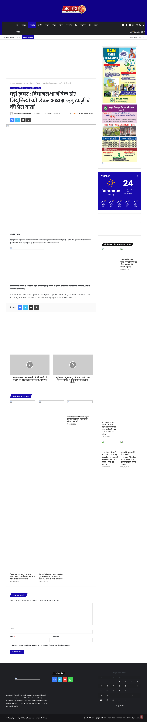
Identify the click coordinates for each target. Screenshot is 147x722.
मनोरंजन (61, 25)
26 (101, 700)
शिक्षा (76, 25)
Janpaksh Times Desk (21, 113)
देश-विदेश (19, 88)
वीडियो (18, 32)
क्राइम (47, 25)
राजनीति (40, 25)
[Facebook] (12, 120)
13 (107, 691)
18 (137, 691)
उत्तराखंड (32, 25)
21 (113, 695)
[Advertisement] (51, 59)
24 (132, 695)
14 (113, 691)
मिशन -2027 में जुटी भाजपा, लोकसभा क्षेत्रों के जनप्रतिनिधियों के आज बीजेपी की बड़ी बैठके (22, 576)
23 (125, 695)
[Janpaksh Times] (73, 9)
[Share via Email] (23, 120)
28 (113, 700)
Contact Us (136, 718)
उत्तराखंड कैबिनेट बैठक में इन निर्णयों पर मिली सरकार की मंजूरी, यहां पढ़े (78, 419)
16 (125, 691)
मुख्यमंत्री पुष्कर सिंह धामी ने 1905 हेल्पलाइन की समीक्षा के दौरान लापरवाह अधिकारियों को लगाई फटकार (128, 458)
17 (131, 691)
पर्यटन (53, 25)
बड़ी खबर (24, 25)
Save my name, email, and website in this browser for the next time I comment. (41, 645)
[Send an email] (30, 113)
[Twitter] (17, 120)
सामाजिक (83, 25)
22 (119, 695)
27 (107, 700)
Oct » (122, 706)
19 (101, 695)
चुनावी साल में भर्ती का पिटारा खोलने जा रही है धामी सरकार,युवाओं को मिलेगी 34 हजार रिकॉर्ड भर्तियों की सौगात (110, 458)
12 (101, 691)
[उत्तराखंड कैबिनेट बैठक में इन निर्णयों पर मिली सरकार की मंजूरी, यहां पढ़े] (80, 407)
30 (125, 700)
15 (119, 691)
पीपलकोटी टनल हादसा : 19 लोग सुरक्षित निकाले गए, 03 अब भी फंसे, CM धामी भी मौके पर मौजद (51, 576)
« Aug (117, 706)
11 (137, 686)
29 (119, 700)
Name (12, 628)
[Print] (28, 120)
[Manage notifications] (141, 717)
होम (17, 25)
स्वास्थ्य (96, 25)
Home (13, 83)
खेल (90, 25)
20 (107, 695)
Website (56, 636)
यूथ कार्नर (69, 25)
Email (12, 636)
